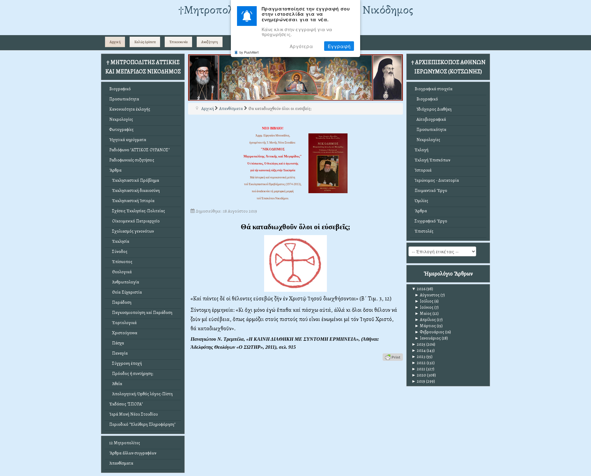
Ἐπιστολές (424, 231)
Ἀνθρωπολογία (124, 282)
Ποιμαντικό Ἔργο (431, 190)
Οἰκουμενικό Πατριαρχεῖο (134, 221)
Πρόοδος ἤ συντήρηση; (131, 373)
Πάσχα (116, 343)
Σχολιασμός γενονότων (131, 231)
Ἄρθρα (115, 170)
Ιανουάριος (428, 338)
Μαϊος (423, 313)
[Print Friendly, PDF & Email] (393, 357)
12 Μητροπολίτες (124, 443)
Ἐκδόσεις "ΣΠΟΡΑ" (126, 404)
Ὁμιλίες (421, 201)
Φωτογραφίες (121, 129)
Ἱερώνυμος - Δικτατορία (437, 180)
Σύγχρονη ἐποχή (125, 363)
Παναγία (118, 353)
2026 (418, 289)
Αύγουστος (427, 295)
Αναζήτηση (209, 41)
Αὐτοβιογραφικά (430, 119)
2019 (418, 381)
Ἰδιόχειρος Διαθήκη (433, 109)
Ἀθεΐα (115, 384)
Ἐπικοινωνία (178, 41)
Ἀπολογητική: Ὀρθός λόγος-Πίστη (141, 394)
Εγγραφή (339, 46)
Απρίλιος (425, 320)
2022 (419, 363)
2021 (418, 369)
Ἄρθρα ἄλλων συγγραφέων (132, 453)
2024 (419, 350)
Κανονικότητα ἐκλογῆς (129, 109)
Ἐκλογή (421, 150)
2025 (418, 344)
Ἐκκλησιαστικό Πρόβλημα (134, 180)
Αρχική (115, 41)
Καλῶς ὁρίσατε (145, 41)
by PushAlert (249, 52)
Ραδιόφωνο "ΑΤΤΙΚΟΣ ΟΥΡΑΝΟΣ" (139, 150)
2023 (418, 357)
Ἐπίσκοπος (120, 262)
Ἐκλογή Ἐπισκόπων (432, 160)
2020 (419, 375)
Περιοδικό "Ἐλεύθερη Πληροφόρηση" (142, 424)
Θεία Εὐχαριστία (125, 292)
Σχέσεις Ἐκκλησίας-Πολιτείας (137, 211)
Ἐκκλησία (119, 241)
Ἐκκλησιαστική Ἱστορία (132, 201)
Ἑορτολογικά (123, 323)
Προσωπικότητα (124, 99)
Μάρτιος (425, 326)
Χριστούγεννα (123, 333)
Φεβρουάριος (429, 332)
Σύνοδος (118, 251)
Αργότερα (301, 46)
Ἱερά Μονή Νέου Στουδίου (133, 414)
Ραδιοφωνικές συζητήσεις (131, 160)
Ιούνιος (424, 307)
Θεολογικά (120, 272)
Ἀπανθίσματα (121, 463)
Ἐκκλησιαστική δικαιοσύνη (134, 190)
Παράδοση (120, 302)
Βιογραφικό (120, 89)
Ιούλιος (424, 301)
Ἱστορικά (423, 170)
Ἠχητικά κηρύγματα (127, 140)
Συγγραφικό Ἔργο (431, 221)
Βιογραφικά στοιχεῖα (433, 89)
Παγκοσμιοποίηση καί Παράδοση (140, 312)
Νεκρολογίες (121, 119)
